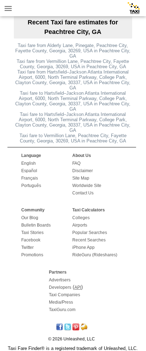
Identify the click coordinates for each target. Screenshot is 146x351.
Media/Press (61, 302)
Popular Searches (89, 232)
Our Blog (29, 217)
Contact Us (83, 193)
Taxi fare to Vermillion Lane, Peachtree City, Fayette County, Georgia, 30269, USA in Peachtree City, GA (73, 138)
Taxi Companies (64, 294)
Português (31, 185)
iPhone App (83, 247)
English (28, 163)
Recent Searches (89, 240)
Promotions (32, 254)
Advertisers (60, 279)
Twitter (27, 247)
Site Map (80, 178)
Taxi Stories (32, 232)
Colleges (81, 217)
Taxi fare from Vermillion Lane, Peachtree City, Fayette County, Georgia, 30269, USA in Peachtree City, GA (73, 64)
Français (29, 178)
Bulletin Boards (36, 225)
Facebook (30, 240)
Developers (60, 287)
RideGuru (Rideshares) (94, 254)
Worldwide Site (86, 185)
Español (29, 170)
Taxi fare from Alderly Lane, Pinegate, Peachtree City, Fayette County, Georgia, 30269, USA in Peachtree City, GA (72, 51)
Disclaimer (82, 170)
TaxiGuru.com (62, 309)
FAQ (76, 163)
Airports (79, 225)
